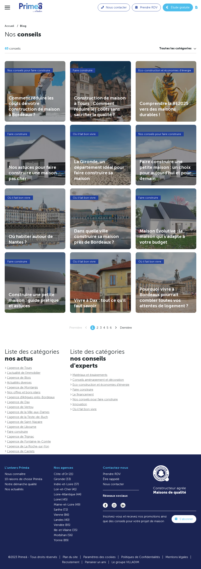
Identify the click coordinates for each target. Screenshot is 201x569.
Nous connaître (15, 474)
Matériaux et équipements (89, 375)
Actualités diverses (19, 382)
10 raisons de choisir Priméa (23, 479)
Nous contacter (113, 484)
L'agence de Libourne (21, 427)
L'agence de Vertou (20, 407)
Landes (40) (61, 520)
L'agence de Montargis (22, 387)
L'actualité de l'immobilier (23, 373)
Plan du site (70, 557)
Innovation (79, 404)
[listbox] (177, 48)
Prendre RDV (112, 474)
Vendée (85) (62, 525)
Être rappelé (111, 479)
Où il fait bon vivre (84, 409)
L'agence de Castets (21, 451)
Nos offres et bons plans (23, 392)
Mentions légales (176, 557)
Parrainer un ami (95, 562)
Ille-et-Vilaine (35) (65, 530)
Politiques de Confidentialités (140, 557)
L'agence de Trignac (20, 436)
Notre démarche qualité (21, 484)
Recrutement (70, 562)
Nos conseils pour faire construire (95, 399)
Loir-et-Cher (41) (65, 489)
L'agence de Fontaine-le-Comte (29, 441)
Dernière (126, 327)
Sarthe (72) (61, 509)
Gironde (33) (62, 479)
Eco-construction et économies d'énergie (100, 384)
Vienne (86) (61, 515)
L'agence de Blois (19, 377)
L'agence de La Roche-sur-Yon (28, 446)
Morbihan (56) (63, 535)
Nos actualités (14, 489)
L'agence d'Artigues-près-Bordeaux (31, 397)
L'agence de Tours (19, 368)
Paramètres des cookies (99, 557)
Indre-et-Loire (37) (66, 484)
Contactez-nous (115, 467)
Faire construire (17, 431)
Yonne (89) (61, 540)
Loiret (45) (61, 499)
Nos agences (63, 467)
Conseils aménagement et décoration (98, 380)
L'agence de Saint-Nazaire (24, 422)
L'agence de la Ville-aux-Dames (28, 412)
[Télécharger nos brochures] (196, 7)
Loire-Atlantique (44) (67, 494)
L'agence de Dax (18, 402)
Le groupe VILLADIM (125, 562)
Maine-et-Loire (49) (67, 504)
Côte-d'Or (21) (63, 474)
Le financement (83, 394)
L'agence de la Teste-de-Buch (27, 417)
